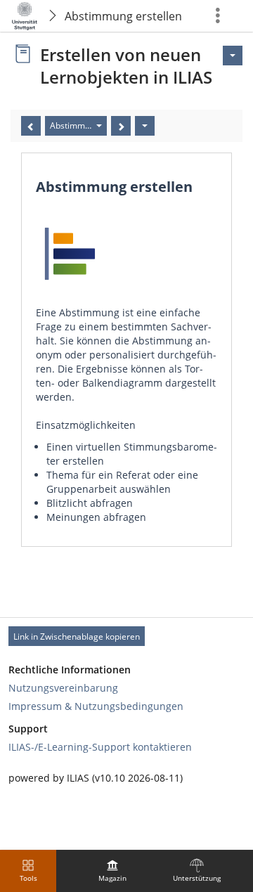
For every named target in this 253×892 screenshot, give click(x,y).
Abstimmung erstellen (123, 16)
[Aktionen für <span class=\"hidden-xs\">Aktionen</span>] (232, 55)
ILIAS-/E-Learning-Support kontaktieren (100, 747)
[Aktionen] (145, 126)
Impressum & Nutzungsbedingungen (95, 706)
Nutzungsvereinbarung (63, 687)
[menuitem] (112, 871)
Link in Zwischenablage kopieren (76, 636)
